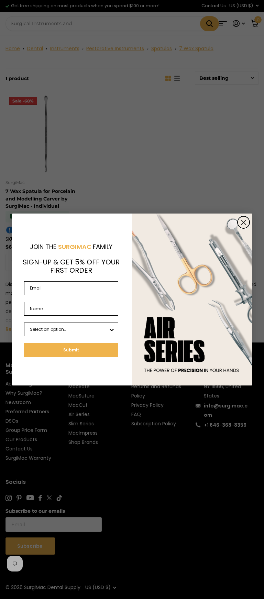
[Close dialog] (244, 222)
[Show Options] (111, 329)
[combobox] (69, 329)
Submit (71, 350)
